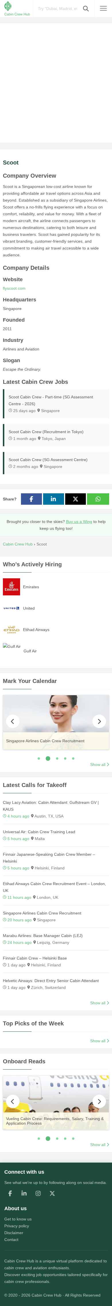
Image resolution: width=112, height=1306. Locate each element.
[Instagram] (38, 1193)
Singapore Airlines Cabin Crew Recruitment (42, 913)
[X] (52, 1193)
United (29, 608)
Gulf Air (30, 651)
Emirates (31, 587)
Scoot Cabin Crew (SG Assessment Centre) (48, 459)
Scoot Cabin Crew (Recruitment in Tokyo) (46, 431)
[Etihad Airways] (11, 629)
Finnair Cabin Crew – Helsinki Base (35, 958)
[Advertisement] (56, 83)
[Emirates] (11, 586)
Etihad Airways (36, 629)
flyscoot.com (14, 288)
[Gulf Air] (12, 646)
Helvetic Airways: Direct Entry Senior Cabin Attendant (51, 980)
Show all (97, 764)
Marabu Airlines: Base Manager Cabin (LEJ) (43, 935)
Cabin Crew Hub (19, 1261)
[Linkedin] (24, 1193)
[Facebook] (10, 1193)
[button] (85, 8)
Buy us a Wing (79, 521)
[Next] (99, 721)
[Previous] (13, 721)
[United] (11, 608)
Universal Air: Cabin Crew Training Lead (39, 832)
